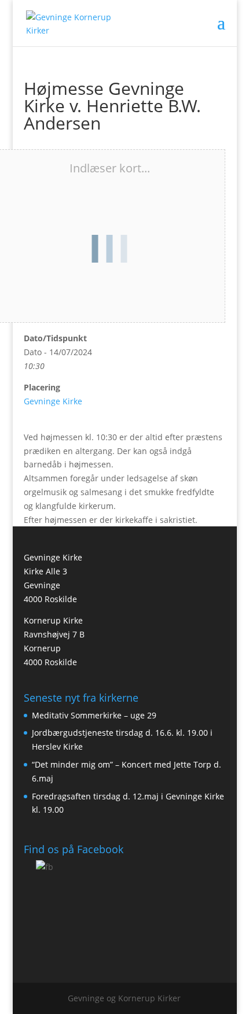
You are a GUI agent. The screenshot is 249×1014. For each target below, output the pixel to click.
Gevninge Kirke (53, 401)
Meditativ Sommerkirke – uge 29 (94, 715)
